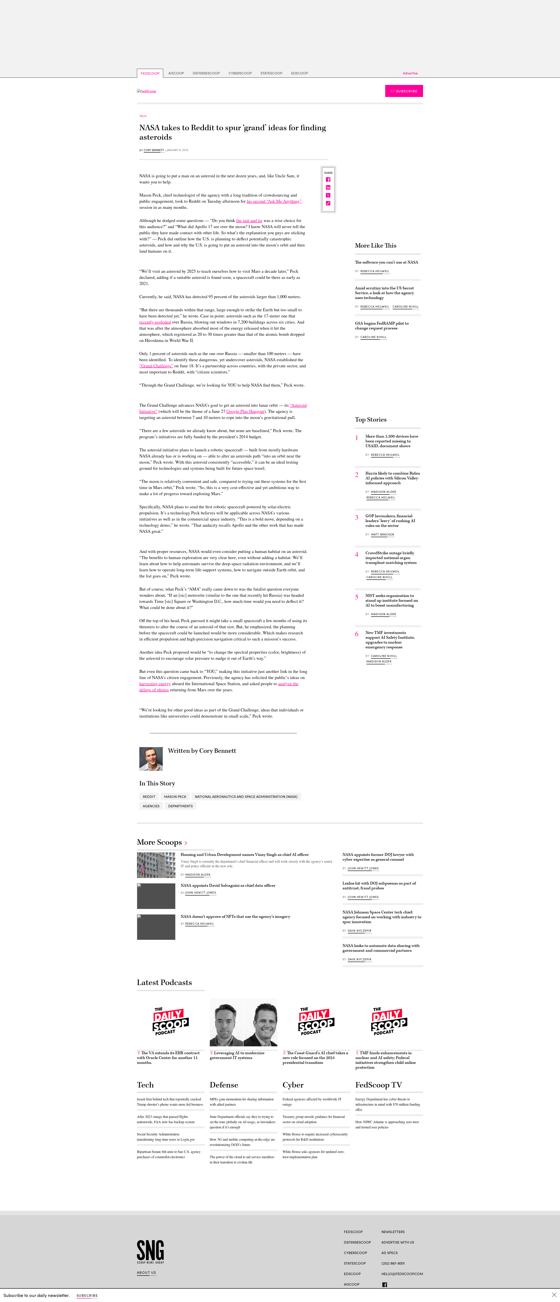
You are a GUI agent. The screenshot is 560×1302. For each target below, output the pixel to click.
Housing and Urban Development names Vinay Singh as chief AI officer (245, 854)
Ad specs (390, 1252)
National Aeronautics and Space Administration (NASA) (246, 796)
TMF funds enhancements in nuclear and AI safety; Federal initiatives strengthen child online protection (385, 1060)
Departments (180, 806)
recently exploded (155, 322)
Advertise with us (398, 1242)
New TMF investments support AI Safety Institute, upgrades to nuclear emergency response (390, 640)
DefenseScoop (206, 73)
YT (416, 1284)
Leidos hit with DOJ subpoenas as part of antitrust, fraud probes (379, 886)
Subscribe (406, 91)
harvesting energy (155, 683)
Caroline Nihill (406, 306)
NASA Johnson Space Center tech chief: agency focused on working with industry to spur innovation (382, 917)
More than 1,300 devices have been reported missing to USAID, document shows (392, 441)
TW (392, 1284)
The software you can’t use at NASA (386, 262)
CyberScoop (240, 73)
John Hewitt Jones (200, 892)
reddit (149, 796)
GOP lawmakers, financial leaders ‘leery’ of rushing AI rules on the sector (390, 520)
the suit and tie (249, 220)
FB (384, 1284)
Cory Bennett (154, 150)
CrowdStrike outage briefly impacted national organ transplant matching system (391, 557)
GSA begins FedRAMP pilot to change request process (382, 326)
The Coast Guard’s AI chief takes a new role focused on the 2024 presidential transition (315, 1057)
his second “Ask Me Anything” (274, 201)
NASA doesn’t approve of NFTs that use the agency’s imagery (235, 916)
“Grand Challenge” (156, 366)
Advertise (410, 73)
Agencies (151, 806)
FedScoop (150, 73)
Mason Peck (175, 796)
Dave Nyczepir (359, 931)
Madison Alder (383, 492)
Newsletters (393, 1231)
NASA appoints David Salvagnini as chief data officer (228, 885)
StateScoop (271, 73)
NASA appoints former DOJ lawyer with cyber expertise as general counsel (378, 857)
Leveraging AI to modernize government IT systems (237, 1055)
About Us (146, 1272)
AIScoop (176, 73)
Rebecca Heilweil (374, 271)
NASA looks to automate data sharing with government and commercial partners (381, 948)
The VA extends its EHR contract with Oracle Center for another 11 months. (168, 1057)
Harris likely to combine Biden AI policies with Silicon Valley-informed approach (393, 478)
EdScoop (299, 73)
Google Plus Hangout (245, 411)
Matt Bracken (382, 534)
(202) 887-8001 (393, 1263)
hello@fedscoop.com (402, 1273)
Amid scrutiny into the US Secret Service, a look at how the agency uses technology (384, 293)
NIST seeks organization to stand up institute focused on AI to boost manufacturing (392, 600)
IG (408, 1284)
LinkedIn (401, 1284)
